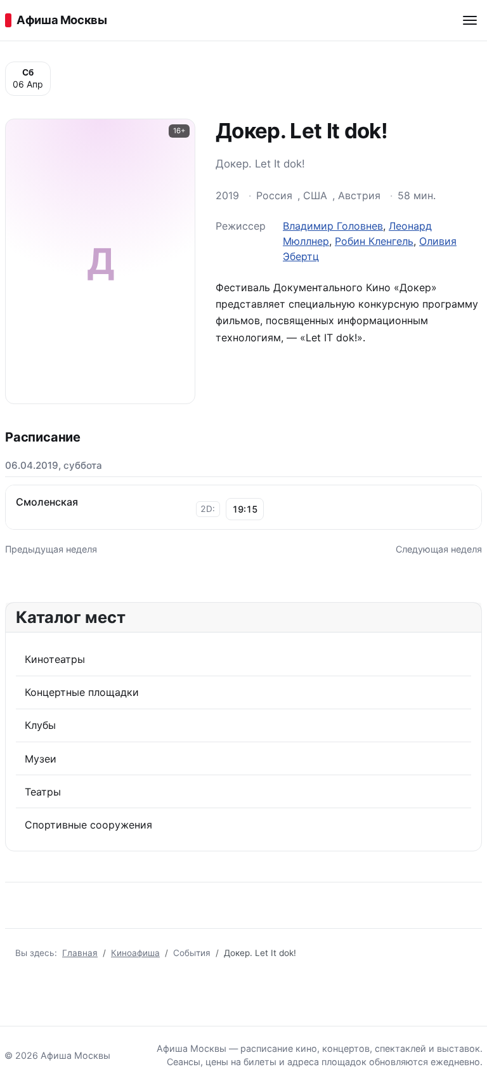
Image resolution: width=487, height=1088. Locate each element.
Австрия (359, 195)
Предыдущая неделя (51, 549)
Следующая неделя (439, 549)
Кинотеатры (55, 659)
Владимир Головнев (333, 226)
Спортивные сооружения (88, 824)
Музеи (40, 758)
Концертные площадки (82, 692)
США (315, 195)
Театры (43, 791)
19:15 (244, 509)
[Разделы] (470, 20)
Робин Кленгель (374, 241)
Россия (274, 195)
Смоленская (47, 501)
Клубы (40, 725)
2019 (227, 195)
